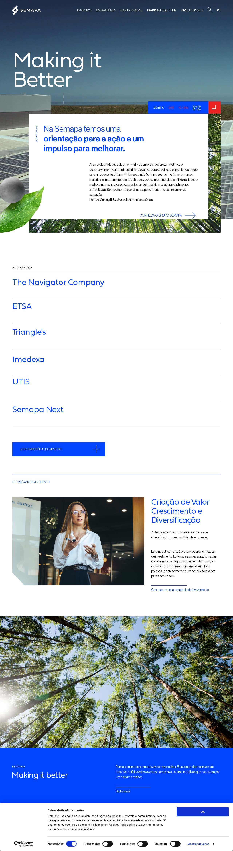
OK (203, 811)
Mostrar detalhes (198, 843)
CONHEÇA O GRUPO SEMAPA (161, 215)
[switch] (107, 844)
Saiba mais (123, 791)
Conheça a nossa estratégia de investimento (180, 589)
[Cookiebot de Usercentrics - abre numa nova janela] (24, 844)
